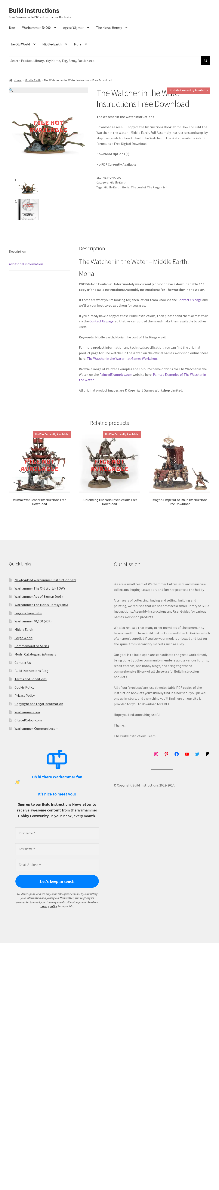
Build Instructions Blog (32, 671)
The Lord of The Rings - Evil (149, 187)
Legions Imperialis (28, 613)
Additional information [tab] (26, 264)
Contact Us (23, 662)
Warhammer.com (27, 712)
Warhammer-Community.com (36, 728)
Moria (125, 187)
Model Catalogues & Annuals (35, 654)
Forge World (24, 638)
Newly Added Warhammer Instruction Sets (45, 580)
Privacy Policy (25, 695)
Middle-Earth (52, 44)
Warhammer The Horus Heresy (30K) (41, 605)
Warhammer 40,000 (36, 27)
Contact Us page (190, 300)
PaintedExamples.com (115, 374)
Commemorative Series (32, 646)
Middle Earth (33, 80)
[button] (48, 90)
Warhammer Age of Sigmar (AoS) (39, 596)
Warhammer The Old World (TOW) (40, 588)
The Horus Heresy (109, 27)
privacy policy (48, 906)
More (77, 44)
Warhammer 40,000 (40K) (33, 621)
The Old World (19, 44)
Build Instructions (34, 10)
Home (17, 80)
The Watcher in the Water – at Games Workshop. (122, 358)
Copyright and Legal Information (39, 704)
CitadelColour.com (28, 720)
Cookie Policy (24, 687)
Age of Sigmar (73, 27)
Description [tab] (17, 251)
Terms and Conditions (31, 679)
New (12, 27)
